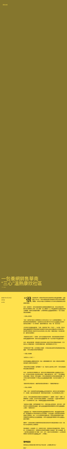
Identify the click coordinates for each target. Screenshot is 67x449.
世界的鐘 (3, 299)
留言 (25, 448)
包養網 (50, 310)
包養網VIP (58, 322)
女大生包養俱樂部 (43, 378)
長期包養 (49, 417)
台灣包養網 (44, 406)
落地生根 (5, 5)
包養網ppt (42, 391)
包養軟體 (61, 406)
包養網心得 (30, 361)
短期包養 (32, 327)
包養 (57, 297)
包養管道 (26, 411)
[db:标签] (3, 302)
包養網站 (57, 372)
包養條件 (60, 308)
